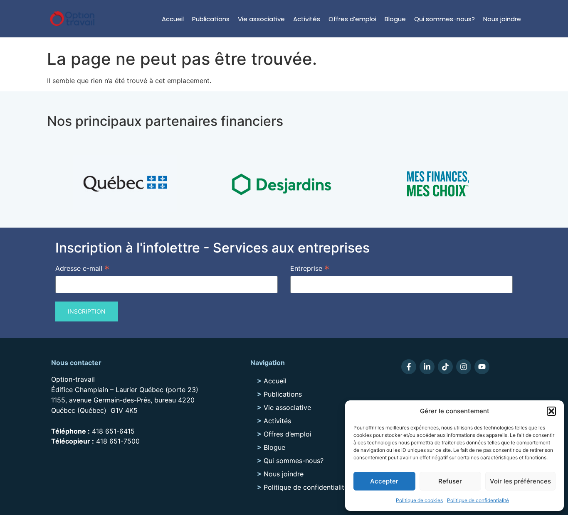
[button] (551, 411)
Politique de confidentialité (478, 500)
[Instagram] (463, 366)
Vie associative (261, 19)
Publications (211, 19)
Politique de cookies (419, 500)
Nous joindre (502, 19)
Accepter (384, 481)
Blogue (395, 19)
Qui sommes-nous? (444, 19)
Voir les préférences (520, 481)
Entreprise (309, 267)
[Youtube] (481, 366)
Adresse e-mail (82, 267)
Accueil (173, 19)
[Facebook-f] (408, 366)
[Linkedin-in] (427, 366)
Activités (306, 19)
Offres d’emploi (352, 19)
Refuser (450, 481)
